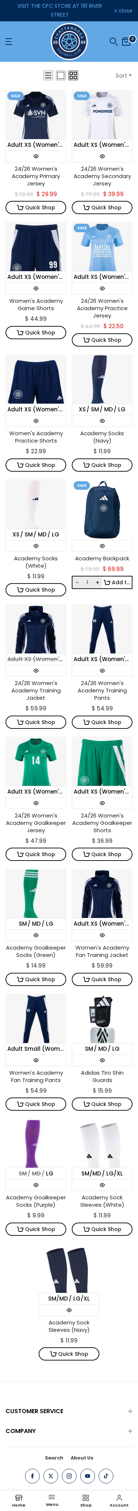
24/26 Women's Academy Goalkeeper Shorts (102, 823)
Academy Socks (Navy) (102, 437)
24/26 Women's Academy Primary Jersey (36, 176)
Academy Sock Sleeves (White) (102, 1201)
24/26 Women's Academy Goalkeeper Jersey (36, 823)
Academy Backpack (102, 558)
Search (54, 1457)
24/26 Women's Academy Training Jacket (36, 691)
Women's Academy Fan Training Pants (36, 1076)
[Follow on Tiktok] (106, 1476)
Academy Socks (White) (36, 562)
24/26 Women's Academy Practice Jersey (102, 308)
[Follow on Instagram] (69, 1476)
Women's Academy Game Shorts (36, 304)
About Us (82, 1457)
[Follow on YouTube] (87, 1476)
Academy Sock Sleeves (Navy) (69, 1326)
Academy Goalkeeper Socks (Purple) (36, 1201)
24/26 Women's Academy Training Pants (102, 691)
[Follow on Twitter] (50, 1476)
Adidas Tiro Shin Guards (102, 1076)
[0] (126, 42)
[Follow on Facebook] (32, 1476)
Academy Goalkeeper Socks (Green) (36, 951)
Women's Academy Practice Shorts (36, 437)
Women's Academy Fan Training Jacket (102, 951)
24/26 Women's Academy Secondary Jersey (102, 176)
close (124, 10)
